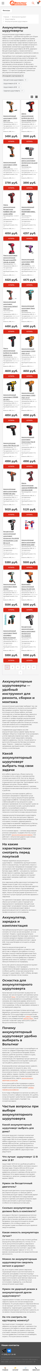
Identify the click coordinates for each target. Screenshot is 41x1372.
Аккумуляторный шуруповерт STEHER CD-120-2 (10, 397)
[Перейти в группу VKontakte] (9, 1351)
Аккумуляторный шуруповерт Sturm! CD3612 (10, 587)
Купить (11, 141)
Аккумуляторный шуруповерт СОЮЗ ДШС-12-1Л (28, 351)
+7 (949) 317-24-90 (8, 1354)
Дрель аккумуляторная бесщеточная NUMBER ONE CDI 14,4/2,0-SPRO (9, 209)
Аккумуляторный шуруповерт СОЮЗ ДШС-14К (10, 165)
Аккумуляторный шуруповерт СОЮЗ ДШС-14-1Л (28, 395)
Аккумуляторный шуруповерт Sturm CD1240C (28, 308)
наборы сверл (28, 1018)
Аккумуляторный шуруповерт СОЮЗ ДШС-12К (10, 118)
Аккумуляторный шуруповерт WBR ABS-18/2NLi (28, 262)
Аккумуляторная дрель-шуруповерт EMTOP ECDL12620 (28, 542)
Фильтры (6, 10)
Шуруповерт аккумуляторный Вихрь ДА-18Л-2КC (28, 587)
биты (13, 997)
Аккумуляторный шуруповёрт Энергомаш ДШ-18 (28, 440)
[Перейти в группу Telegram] (4, 1351)
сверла (28, 1016)
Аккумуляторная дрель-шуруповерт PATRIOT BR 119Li (10, 491)
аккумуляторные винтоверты (22, 835)
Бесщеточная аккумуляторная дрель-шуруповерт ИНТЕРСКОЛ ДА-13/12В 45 (28, 631)
